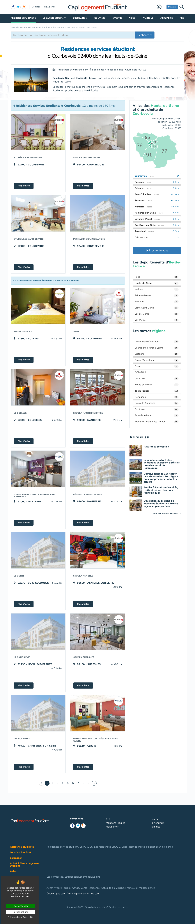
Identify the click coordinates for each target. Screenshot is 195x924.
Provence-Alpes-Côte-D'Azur (156, 421)
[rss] (24, 7)
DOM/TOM (140, 372)
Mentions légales (115, 822)
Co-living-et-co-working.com (83, 893)
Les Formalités (54, 876)
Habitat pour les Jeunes (159, 846)
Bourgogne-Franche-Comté (156, 347)
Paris (156, 276)
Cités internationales (133, 846)
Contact (36, 6)
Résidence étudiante (23, 18)
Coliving (99, 18)
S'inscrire (172, 7)
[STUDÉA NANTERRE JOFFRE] (97, 387)
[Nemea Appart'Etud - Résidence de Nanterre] (38, 469)
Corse (156, 366)
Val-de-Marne (156, 313)
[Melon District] (38, 306)
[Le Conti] (38, 550)
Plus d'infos (24, 185)
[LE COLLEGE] (38, 387)
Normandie (156, 396)
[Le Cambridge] (38, 632)
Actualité (166, 18)
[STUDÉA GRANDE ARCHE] (97, 132)
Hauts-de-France (156, 384)
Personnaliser (20, 911)
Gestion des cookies (118, 907)
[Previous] (41, 783)
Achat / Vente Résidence (86, 887)
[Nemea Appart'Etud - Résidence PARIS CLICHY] (97, 713)
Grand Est (156, 378)
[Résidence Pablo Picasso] (97, 469)
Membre (161, 7)
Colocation (80, 18)
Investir (117, 18)
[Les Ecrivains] (38, 713)
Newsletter (49, 6)
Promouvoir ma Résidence (140, 887)
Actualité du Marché (112, 887)
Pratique (147, 18)
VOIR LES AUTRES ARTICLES (167, 514)
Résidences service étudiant (62, 846)
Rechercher (144, 35)
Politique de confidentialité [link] (20, 917)
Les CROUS (86, 846)
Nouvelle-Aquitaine (156, 403)
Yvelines (156, 289)
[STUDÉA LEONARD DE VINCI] (38, 213)
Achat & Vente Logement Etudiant (25, 864)
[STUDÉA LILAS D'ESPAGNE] (38, 132)
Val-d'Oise (156, 319)
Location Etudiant (54, 18)
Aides (132, 18)
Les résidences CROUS (107, 846)
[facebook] (13, 7)
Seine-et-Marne (156, 295)
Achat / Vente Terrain (58, 887)
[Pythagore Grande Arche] (97, 213)
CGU (108, 819)
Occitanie (156, 409)
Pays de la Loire (156, 415)
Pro (182, 18)
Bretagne (156, 353)
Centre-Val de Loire (156, 360)
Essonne (156, 301)
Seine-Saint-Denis (156, 307)
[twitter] (18, 7)
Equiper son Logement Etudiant (82, 876)
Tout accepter (20, 905)
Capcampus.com (56, 893)
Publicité (155, 826)
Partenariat (157, 822)
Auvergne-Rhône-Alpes (156, 341)
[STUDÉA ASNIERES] (97, 550)
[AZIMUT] (97, 306)
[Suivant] (94, 783)
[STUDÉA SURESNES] (97, 632)
